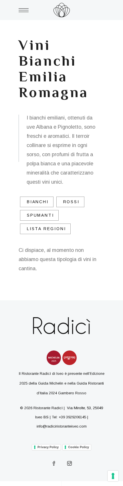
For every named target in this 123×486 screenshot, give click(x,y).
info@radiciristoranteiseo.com (62, 426)
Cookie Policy (78, 447)
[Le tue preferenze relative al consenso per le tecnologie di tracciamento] (113, 476)
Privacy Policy (48, 447)
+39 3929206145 (72, 417)
